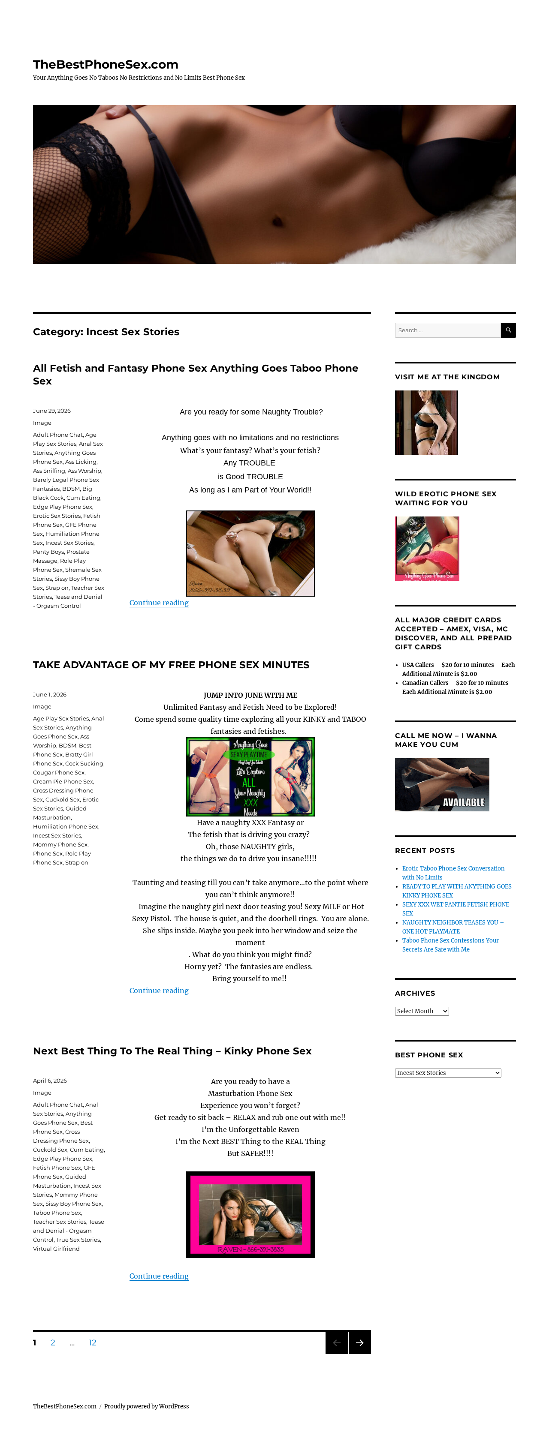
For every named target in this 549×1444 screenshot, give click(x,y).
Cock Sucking (84, 763)
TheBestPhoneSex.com (105, 64)
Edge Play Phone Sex (62, 506)
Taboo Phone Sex (57, 1212)
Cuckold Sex (62, 799)
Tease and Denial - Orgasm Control (68, 1230)
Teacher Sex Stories (59, 1221)
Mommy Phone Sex (60, 844)
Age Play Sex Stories (61, 718)
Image (42, 422)
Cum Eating (83, 497)
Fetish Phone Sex (57, 1167)
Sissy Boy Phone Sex (73, 1203)
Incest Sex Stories (69, 542)
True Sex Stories (78, 1239)
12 (95, 1342)
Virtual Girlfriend (56, 1248)
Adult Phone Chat (58, 434)
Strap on (57, 587)
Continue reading (159, 602)
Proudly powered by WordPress (146, 1406)
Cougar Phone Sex (58, 772)
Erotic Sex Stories (57, 515)
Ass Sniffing (49, 470)
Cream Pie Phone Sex (63, 781)
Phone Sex (48, 853)
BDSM (71, 488)
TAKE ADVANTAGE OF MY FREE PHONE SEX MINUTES (171, 665)
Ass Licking (81, 461)
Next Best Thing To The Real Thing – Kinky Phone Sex (172, 1051)
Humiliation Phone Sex (65, 826)
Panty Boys (48, 551)
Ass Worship (84, 470)
